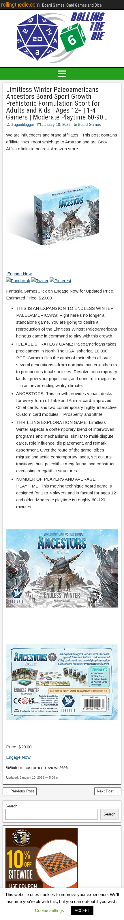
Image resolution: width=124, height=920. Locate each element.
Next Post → (108, 791)
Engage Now (19, 273)
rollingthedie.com (20, 4)
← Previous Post (19, 791)
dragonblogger (22, 124)
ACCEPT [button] (82, 910)
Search (11, 806)
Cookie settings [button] (49, 910)
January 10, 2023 (56, 124)
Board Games (89, 124)
